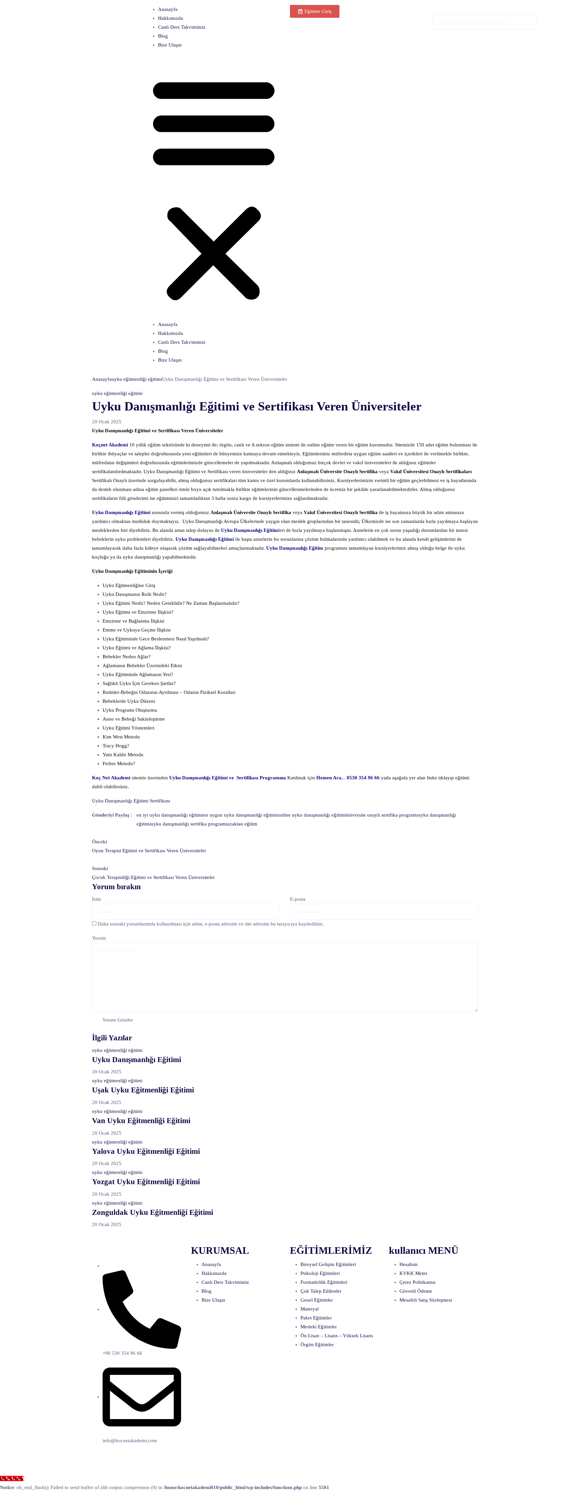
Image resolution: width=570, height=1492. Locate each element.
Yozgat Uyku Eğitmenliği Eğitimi (146, 1182)
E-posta (297, 899)
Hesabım (408, 1264)
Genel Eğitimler (317, 1300)
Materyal (310, 1309)
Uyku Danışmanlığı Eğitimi (136, 1059)
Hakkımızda (170, 18)
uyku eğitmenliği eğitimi (136, 379)
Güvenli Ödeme (415, 1291)
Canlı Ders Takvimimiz (182, 27)
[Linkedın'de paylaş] (101, 824)
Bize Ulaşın (170, 45)
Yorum (99, 938)
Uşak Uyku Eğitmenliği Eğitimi (143, 1090)
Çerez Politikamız (417, 1282)
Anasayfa (167, 9)
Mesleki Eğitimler (319, 1326)
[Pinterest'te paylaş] (106, 824)
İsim (96, 899)
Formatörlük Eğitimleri (324, 1282)
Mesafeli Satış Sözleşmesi (425, 1300)
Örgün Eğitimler (317, 1344)
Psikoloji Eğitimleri (320, 1273)
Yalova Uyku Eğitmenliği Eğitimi (146, 1151)
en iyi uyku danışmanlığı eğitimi (170, 815)
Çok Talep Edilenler (321, 1291)
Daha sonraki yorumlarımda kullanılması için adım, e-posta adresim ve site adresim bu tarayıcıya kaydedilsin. (211, 923)
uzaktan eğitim (242, 824)
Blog (163, 36)
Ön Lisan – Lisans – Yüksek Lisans (337, 1335)
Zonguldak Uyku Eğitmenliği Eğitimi (152, 1212)
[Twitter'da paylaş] (98, 824)
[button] (213, 187)
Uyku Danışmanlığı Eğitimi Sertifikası (131, 800)
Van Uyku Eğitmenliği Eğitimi (141, 1121)
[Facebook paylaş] (94, 824)
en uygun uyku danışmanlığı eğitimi (240, 815)
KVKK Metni (413, 1273)
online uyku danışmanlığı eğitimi (312, 815)
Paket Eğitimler (316, 1317)
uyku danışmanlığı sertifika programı (189, 824)
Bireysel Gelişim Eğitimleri (328, 1264)
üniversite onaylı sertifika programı (382, 815)
